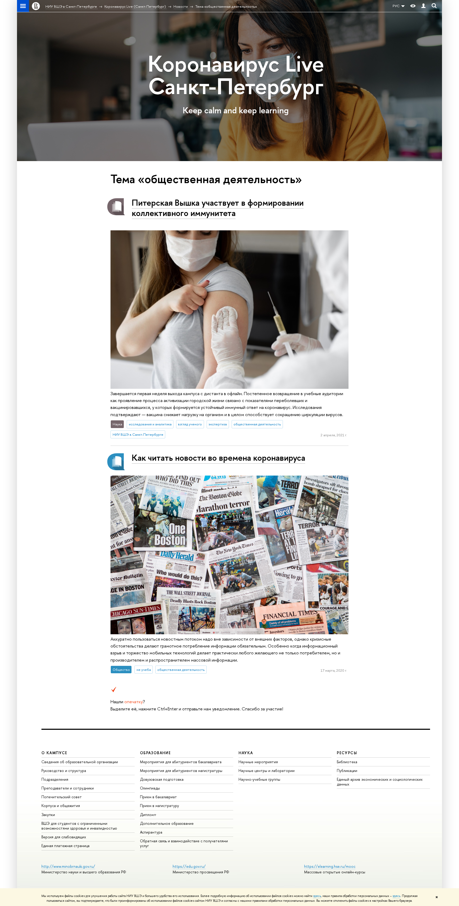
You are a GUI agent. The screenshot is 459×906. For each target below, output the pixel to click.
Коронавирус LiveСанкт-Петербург (236, 74)
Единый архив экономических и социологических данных (380, 782)
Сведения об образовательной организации (79, 761)
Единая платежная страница (65, 845)
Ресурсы (347, 752)
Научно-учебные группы (259, 779)
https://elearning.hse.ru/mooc (329, 866)
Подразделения (54, 779)
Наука (246, 752)
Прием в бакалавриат (158, 796)
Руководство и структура (63, 770)
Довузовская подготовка (162, 779)
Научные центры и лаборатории (267, 770)
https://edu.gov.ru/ (189, 866)
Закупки (48, 814)
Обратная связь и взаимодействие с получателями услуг (184, 843)
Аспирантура (151, 832)
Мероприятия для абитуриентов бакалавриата (181, 761)
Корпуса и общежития (60, 805)
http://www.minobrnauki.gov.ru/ (68, 866)
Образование (155, 752)
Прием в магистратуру (159, 805)
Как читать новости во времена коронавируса (218, 457)
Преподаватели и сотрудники (67, 788)
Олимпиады (150, 788)
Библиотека (347, 761)
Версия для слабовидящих (63, 836)
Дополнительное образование (167, 823)
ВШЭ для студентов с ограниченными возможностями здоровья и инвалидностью (79, 826)
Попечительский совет (61, 796)
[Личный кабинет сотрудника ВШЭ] (423, 6)
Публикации (347, 770)
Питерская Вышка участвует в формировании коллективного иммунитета (218, 208)
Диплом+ (148, 814)
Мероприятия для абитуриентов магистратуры (181, 770)
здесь (317, 896)
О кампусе (54, 752)
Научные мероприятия (258, 761)
